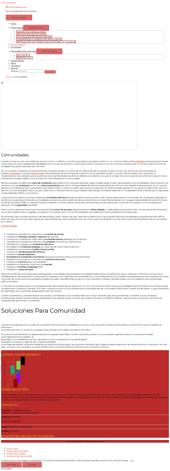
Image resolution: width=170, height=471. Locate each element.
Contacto (15, 65)
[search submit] (50, 71)
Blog (13, 63)
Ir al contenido (8, 2)
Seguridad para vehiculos (23, 51)
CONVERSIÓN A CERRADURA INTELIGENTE (39, 39)
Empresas (16, 47)
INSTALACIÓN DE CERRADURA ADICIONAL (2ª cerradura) (46, 42)
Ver (132, 460)
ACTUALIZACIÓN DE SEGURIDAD (34, 37)
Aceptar (32, 464)
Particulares (17, 27)
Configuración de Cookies (19, 456)
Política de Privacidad (17, 451)
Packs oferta (17, 60)
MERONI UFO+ (24, 58)
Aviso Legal (12, 448)
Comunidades (18, 44)
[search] (31, 71)
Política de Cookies (16, 453)
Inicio (13, 23)
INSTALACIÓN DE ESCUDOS (31, 34)
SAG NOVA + (23, 55)
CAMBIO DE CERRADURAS (31, 32)
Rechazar (11, 464)
